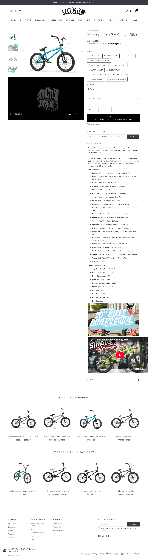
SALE (134, 20)
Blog (32, 529)
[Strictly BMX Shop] (74, 11)
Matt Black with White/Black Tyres (108, 65)
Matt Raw (95, 56)
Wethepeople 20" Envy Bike (91, 491)
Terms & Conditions (122, 528)
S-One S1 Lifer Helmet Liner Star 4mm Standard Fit (22, 550)
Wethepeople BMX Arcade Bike (57, 437)
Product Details (95, 144)
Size (88, 94)
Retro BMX (99, 20)
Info (119, 43)
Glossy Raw (114, 70)
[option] (52, 53)
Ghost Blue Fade (98, 75)
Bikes (14, 20)
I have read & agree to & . (118, 529)
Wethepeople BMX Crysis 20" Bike (91, 437)
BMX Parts (25, 20)
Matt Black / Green (99, 61)
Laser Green (96, 79)
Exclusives (40, 20)
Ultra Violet (96, 70)
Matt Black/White (117, 79)
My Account (12, 524)
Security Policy (58, 530)
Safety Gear (84, 20)
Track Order (12, 527)
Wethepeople (93, 31)
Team (111, 20)
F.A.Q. (33, 540)
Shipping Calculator (97, 132)
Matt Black (128, 56)
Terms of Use (57, 524)
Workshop (123, 20)
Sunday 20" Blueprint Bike (125, 437)
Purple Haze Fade (121, 75)
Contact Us (34, 536)
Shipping (11, 530)
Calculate (134, 137)
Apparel (70, 20)
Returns (11, 534)
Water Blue (111, 56)
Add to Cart (113, 118)
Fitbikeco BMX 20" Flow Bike (57, 491)
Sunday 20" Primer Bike (125, 491)
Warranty (11, 538)
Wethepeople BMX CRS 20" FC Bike (23, 437)
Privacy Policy (58, 527)
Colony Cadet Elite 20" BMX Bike (23, 491)
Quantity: (91, 109)
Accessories (55, 20)
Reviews (91, 380)
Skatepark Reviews (38, 533)
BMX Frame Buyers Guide (37, 525)
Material (90, 84)
